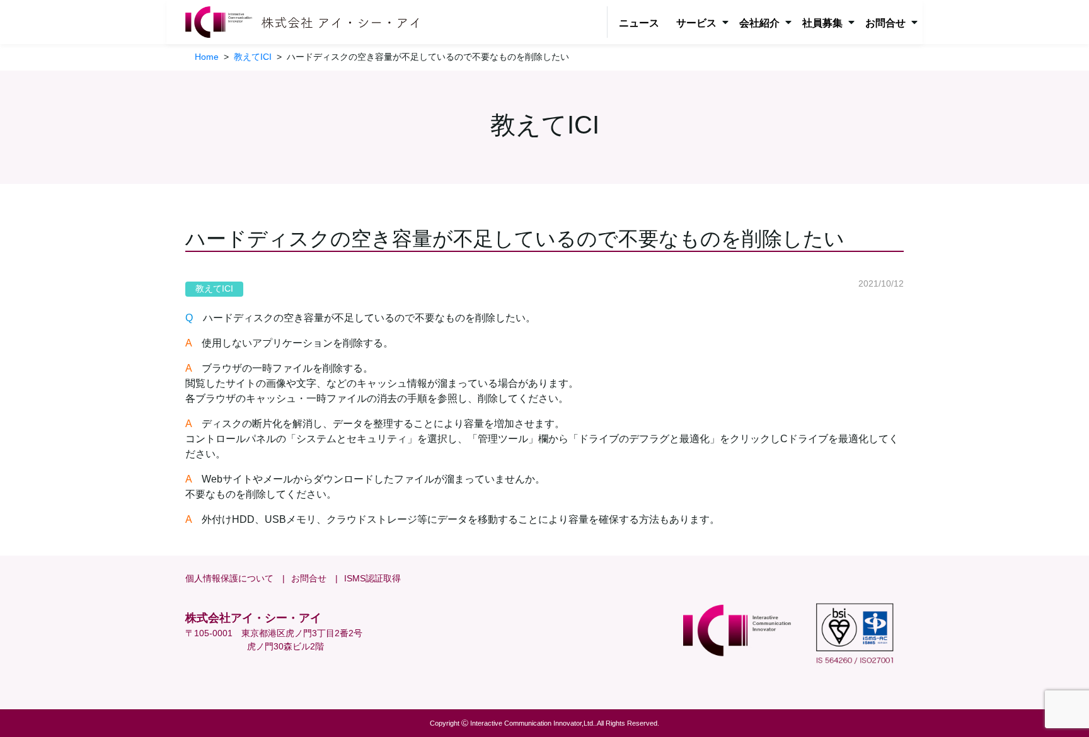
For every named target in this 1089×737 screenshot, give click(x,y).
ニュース (639, 23)
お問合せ (308, 578)
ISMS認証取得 (372, 578)
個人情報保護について (229, 578)
